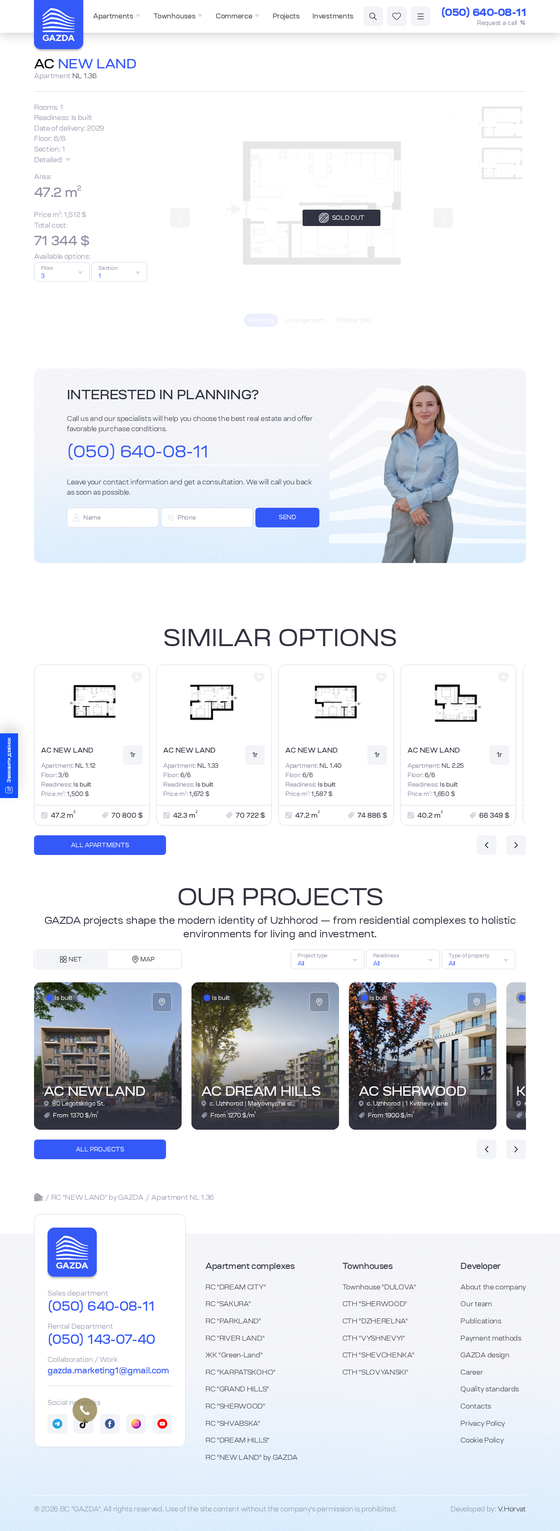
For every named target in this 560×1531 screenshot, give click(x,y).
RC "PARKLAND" (233, 1321)
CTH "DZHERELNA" (375, 1321)
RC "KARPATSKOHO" (240, 1372)
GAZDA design (484, 1355)
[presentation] (486, 845)
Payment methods (490, 1338)
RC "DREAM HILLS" (237, 1440)
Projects (286, 16)
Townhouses (174, 16)
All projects (100, 1149)
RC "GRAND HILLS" (237, 1389)
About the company (493, 1287)
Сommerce (234, 16)
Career (471, 1372)
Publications (480, 1321)
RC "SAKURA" (227, 1303)
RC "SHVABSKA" (232, 1423)
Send (287, 517)
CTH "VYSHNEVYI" (373, 1338)
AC (85, 63)
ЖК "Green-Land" (233, 1355)
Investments (332, 16)
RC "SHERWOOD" (235, 1406)
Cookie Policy (481, 1440)
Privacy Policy (482, 1423)
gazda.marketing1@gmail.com (108, 1370)
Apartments (113, 16)
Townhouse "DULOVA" (379, 1287)
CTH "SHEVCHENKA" (378, 1355)
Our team (476, 1303)
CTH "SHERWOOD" (374, 1303)
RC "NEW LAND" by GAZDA (97, 1197)
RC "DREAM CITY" (235, 1287)
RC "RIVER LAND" (234, 1338)
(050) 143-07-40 (101, 1339)
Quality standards (489, 1389)
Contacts (475, 1406)
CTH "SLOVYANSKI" (375, 1372)
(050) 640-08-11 (483, 12)
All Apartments (100, 845)
